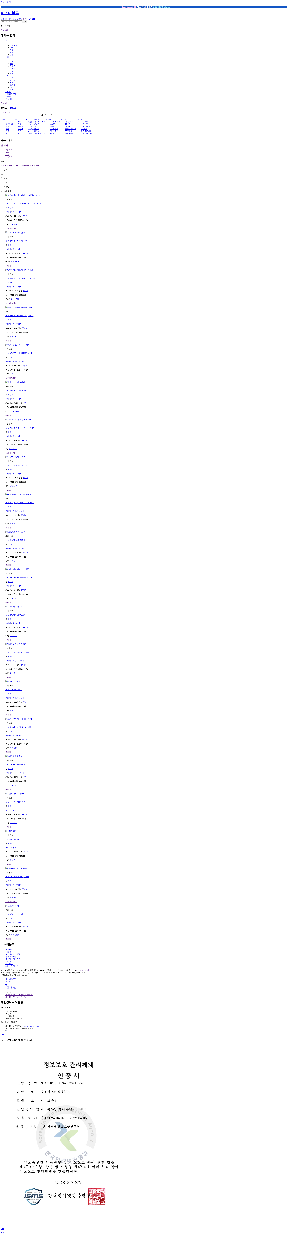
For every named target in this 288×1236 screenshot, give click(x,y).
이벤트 (8, 92)
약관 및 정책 (86, 131)
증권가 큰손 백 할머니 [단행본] (19, 727)
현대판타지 (17, 212)
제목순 (9, 165)
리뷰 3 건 (13, 374)
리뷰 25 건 (14, 224)
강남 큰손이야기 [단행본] (17, 877)
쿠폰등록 (68, 131)
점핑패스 (9, 99)
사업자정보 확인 (82, 970)
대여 (5, 174)
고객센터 (80, 119)
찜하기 (14, 228)
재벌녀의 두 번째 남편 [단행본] (19, 316)
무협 (12, 83)
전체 (8, 150)
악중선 (10, 208)
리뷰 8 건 (13, 598)
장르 (12, 50)
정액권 (68, 126)
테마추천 (37, 131)
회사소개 (9, 949)
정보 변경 (69, 133)
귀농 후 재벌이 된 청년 (16, 465)
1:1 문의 (84, 129)
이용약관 (9, 952)
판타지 (12, 80)
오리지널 (13, 45)
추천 (12, 61)
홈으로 (13, 107)
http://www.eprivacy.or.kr (30, 1026)
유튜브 (8, 981)
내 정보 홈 (69, 122)
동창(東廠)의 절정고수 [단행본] (19, 503)
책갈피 (53, 126)
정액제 (6, 170)
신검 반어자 (12, 839)
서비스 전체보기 (11, 966)
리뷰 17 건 (15, 299)
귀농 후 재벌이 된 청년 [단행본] (19, 428)
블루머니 (68, 124)
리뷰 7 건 (13, 523)
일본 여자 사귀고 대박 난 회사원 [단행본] (23, 203)
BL (11, 87)
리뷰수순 (22, 165)
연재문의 (9, 964)
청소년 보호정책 (11, 957)
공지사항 (84, 124)
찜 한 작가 (54, 131)
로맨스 (12, 85)
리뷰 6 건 (13, 561)
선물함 (8, 96)
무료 (12, 71)
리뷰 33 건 (14, 748)
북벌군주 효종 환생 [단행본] (18, 353)
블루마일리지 (70, 129)
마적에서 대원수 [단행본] (17, 652)
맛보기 (8, 228)
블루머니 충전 (6, 19)
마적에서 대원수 (13, 690)
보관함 (53, 124)
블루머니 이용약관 (12, 959)
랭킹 (12, 55)
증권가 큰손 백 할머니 (16, 390)
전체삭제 (4, 30)
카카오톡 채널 (11, 988)
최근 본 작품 (55, 122)
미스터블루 (10, 13)
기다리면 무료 (11, 94)
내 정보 (63, 119)
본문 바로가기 (6, 2)
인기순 (15, 165)
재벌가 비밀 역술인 (15, 615)
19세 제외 (7, 191)
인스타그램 (9, 986)
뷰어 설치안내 (86, 133)
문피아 (24, 216)
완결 (12, 52)
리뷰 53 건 (13, 486)
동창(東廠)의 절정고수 (16, 540)
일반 (12, 89)
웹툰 (7, 40)
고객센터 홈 (85, 122)
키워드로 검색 (39, 133)
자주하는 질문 (86, 126)
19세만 (6, 187)
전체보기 (4, 103)
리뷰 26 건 (13, 449)
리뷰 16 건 (14, 897)
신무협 (13, 810)
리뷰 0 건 (13, 710)
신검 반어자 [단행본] (15, 802)
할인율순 (29, 165)
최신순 (3, 165)
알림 (6, 145)
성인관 (12, 68)
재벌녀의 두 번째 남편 (16, 241)
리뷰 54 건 (14, 336)
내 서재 (49, 119)
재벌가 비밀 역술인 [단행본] (18, 577)
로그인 (25, 19)
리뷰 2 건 (13, 673)
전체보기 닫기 (6, 112)
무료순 (36, 165)
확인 (2, 1233)
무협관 (12, 66)
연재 (12, 43)
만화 (7, 57)
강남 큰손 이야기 (14, 914)
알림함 (17, 19)
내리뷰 (53, 133)
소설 (7, 75)
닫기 (2, 1035)
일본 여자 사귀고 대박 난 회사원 (20, 278)
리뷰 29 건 (15, 262)
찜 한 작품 (54, 129)
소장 (5, 178)
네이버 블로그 (11, 979)
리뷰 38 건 (15, 411)
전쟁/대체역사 (18, 361)
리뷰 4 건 (13, 823)
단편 (12, 48)
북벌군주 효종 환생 (15, 764)
